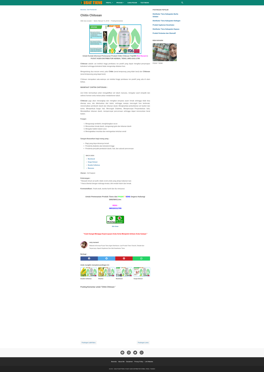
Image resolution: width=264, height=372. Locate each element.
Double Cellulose (94, 165)
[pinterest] (124, 258)
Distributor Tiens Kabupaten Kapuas (166, 29)
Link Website (149, 361)
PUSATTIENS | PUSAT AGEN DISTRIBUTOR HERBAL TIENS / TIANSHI (136, 369)
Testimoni (144, 3)
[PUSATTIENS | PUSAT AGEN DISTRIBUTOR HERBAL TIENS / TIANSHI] (91, 2)
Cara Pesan (132, 3)
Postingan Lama (143, 342)
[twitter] (106, 258)
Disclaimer (129, 361)
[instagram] (129, 353)
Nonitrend (91, 159)
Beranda (114, 361)
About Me (121, 361)
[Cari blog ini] (182, 2)
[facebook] (89, 258)
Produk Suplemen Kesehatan (163, 25)
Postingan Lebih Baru (88, 342)
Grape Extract (92, 162)
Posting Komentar (117, 21)
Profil (108, 3)
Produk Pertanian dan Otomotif (164, 33)
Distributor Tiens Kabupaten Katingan (166, 21)
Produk (119, 3)
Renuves (91, 168)
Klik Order (115, 226)
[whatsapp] (141, 258)
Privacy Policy (138, 361)
